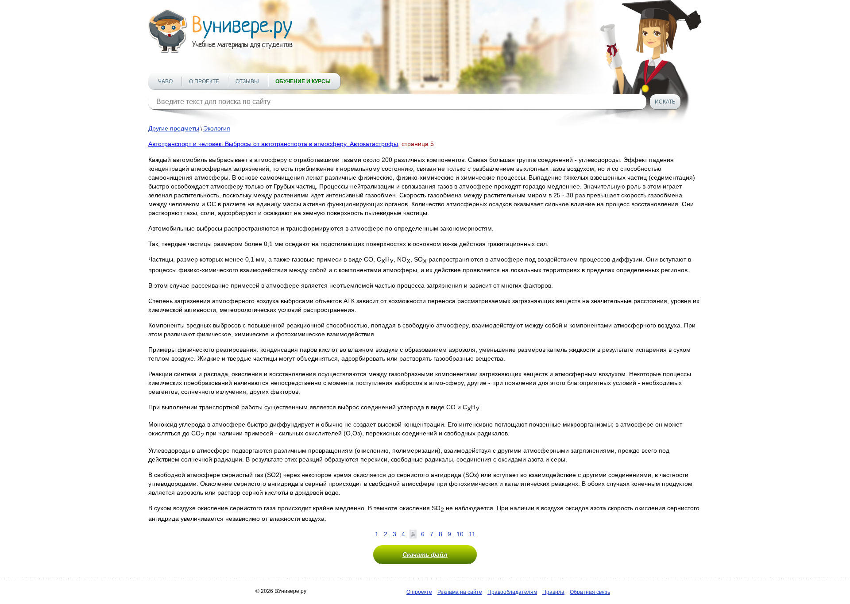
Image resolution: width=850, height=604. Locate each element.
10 (460, 534)
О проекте (204, 81)
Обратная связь (590, 592)
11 (472, 534)
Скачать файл (425, 554)
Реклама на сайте (459, 592)
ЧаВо (165, 81)
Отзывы (247, 81)
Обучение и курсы (303, 81)
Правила (553, 592)
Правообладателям (512, 592)
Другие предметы (173, 128)
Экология (216, 128)
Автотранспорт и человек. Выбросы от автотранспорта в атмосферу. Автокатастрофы (273, 143)
